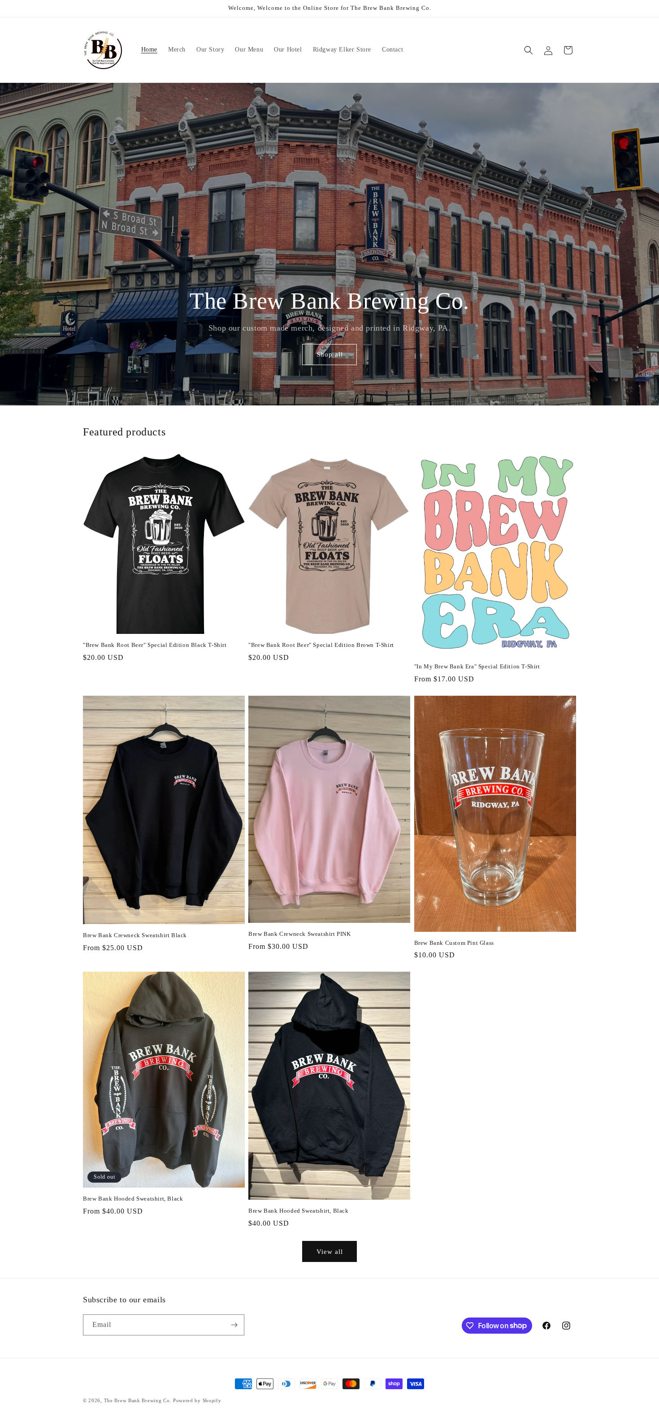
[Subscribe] (234, 1324)
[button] (528, 50)
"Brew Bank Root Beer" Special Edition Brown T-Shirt (321, 645)
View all (329, 1251)
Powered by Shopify (197, 1400)
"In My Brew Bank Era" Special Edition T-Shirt (477, 666)
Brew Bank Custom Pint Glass (454, 942)
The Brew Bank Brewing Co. (138, 1400)
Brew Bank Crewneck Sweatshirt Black (135, 935)
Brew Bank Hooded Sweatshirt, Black (133, 1198)
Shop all (329, 354)
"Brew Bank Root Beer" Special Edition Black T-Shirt (155, 645)
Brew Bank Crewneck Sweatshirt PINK (299, 933)
